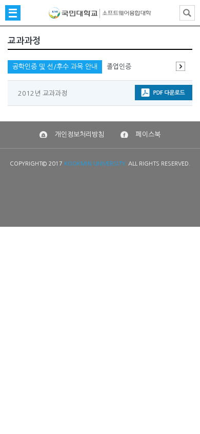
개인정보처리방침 (79, 134)
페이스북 (148, 134)
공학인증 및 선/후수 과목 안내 (54, 66)
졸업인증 (119, 66)
